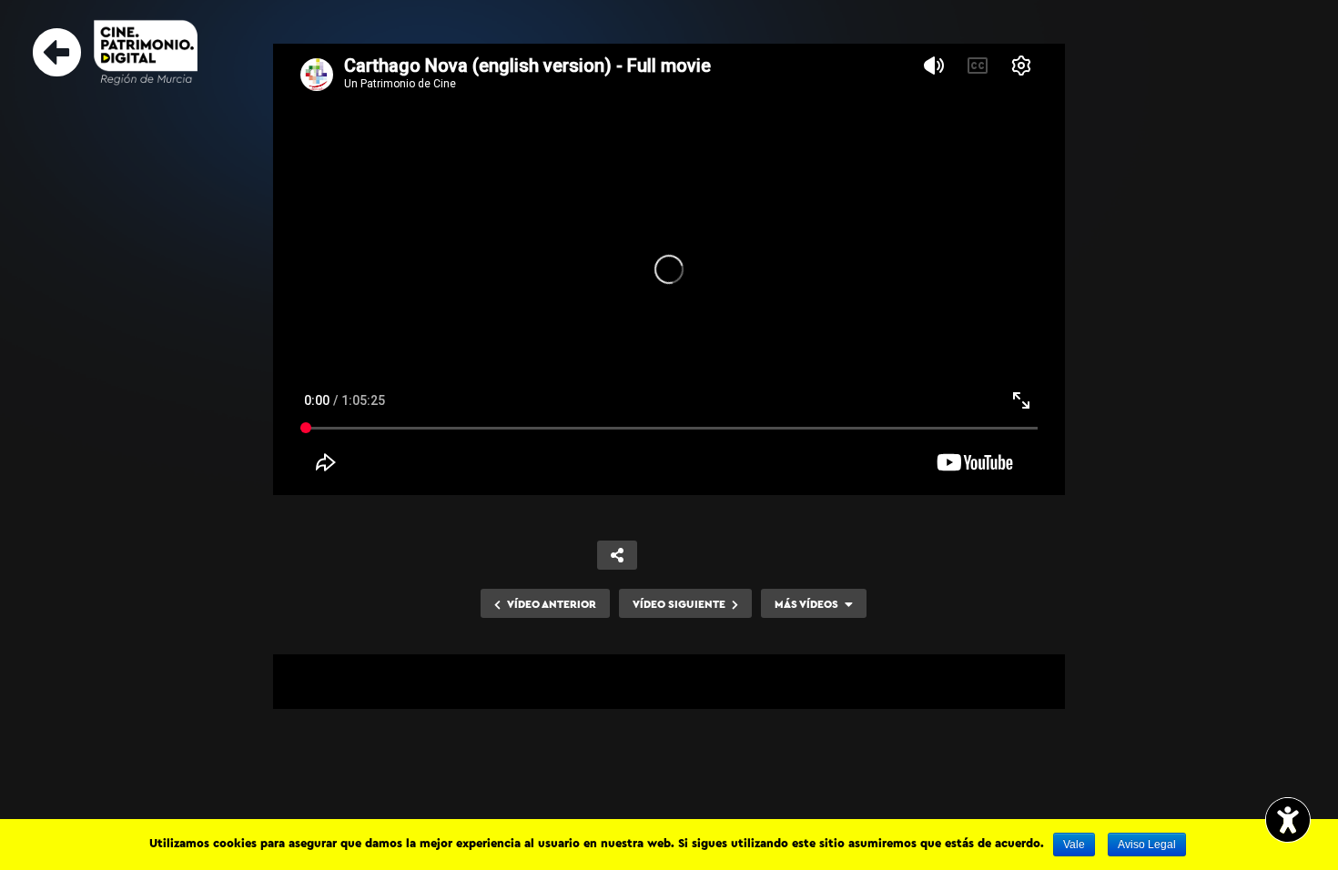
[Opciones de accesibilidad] (1288, 821)
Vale (1074, 844)
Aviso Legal (1147, 844)
